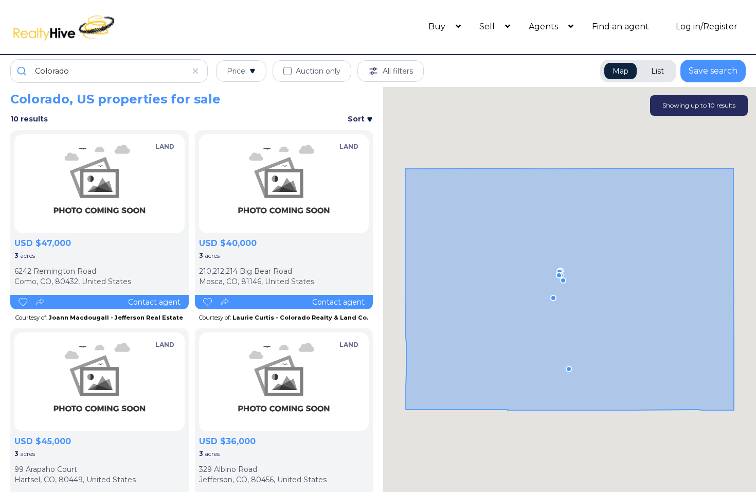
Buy (437, 26)
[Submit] (23, 71)
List (657, 71)
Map (620, 71)
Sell (488, 26)
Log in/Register (706, 26)
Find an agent (620, 26)
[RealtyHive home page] (102, 27)
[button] (569, 369)
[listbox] (99, 183)
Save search (713, 71)
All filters (398, 71)
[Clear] (195, 71)
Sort (357, 119)
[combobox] (109, 71)
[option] (99, 183)
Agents (544, 26)
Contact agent (154, 302)
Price (236, 71)
